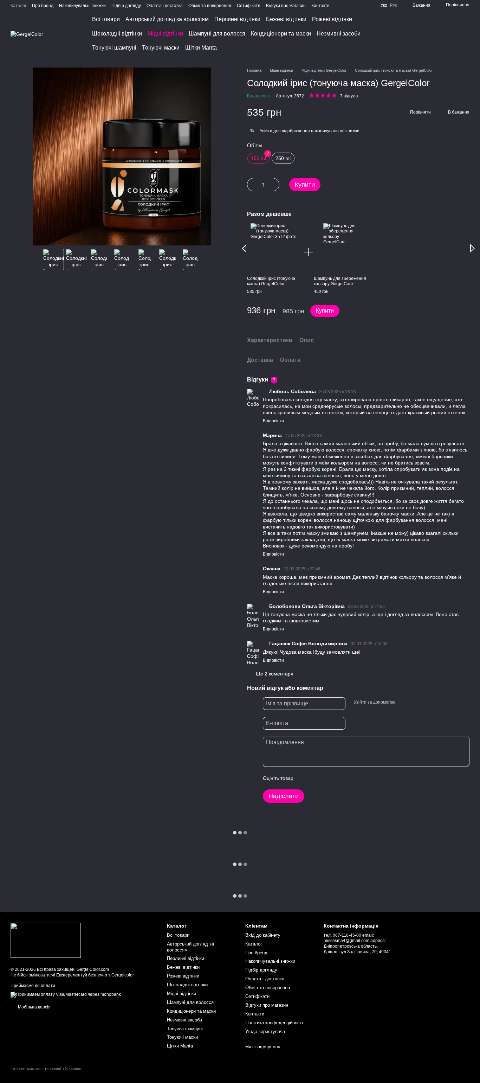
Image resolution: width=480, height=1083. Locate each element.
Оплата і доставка (165, 5)
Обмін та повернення (209, 5)
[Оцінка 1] (305, 778)
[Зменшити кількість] (252, 184)
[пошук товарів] (420, 33)
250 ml (283, 158)
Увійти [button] (266, 130)
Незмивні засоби (339, 34)
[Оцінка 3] (327, 778)
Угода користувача (265, 1031)
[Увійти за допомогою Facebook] (403, 702)
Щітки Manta (201, 48)
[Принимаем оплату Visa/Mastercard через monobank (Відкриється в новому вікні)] (66, 994)
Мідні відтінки (165, 34)
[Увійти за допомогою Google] (414, 702)
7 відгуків (349, 96)
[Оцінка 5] (350, 778)
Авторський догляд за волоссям (167, 19)
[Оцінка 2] (316, 778)
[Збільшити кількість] (274, 184)
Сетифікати (248, 5)
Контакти (320, 5)
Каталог (18, 5)
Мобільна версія (34, 1007)
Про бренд (42, 5)
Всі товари (106, 19)
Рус (393, 5)
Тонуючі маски (161, 48)
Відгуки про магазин (286, 5)
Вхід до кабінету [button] (262, 935)
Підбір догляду (126, 5)
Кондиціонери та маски (281, 34)
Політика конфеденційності (274, 1022)
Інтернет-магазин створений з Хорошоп (46, 1068)
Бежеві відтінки (286, 19)
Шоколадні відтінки (117, 34)
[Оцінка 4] (338, 778)
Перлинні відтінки (237, 19)
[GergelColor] (46, 939)
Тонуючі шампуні (114, 48)
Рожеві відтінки (332, 19)
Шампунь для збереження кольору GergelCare (340, 281)
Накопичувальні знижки (82, 5)
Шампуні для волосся (217, 34)
